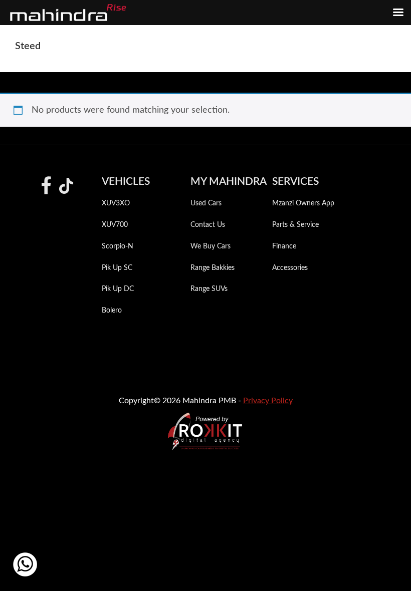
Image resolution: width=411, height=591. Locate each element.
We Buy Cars (210, 246)
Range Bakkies (212, 267)
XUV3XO (116, 203)
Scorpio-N (117, 246)
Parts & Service (295, 224)
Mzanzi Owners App (303, 203)
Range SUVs (209, 288)
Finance (284, 246)
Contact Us (207, 224)
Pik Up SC (117, 267)
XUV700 (115, 224)
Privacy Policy (268, 401)
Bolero (112, 310)
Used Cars (206, 203)
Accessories (290, 267)
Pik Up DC (118, 288)
